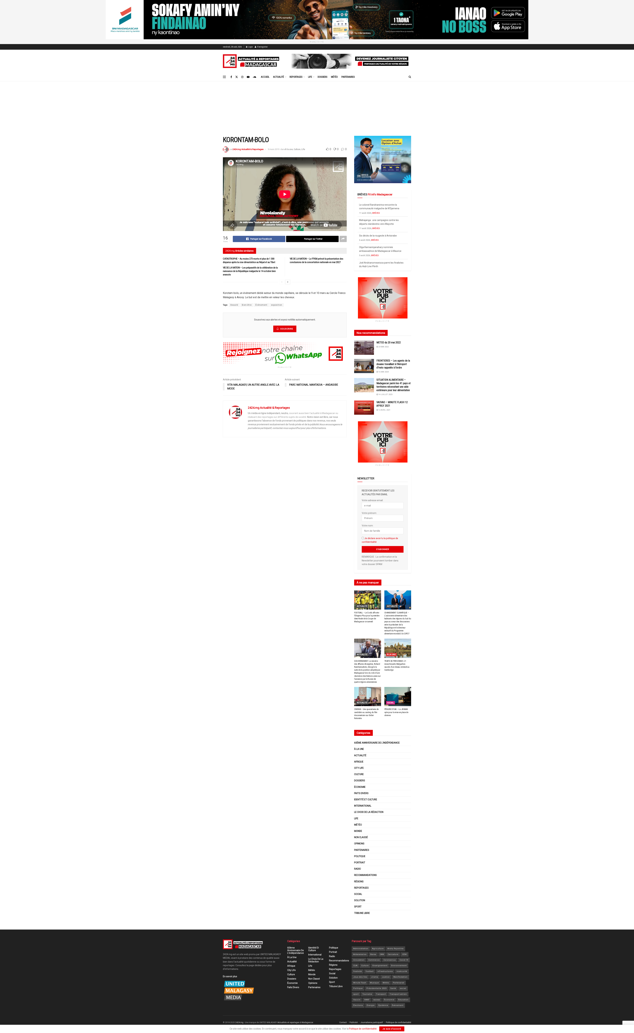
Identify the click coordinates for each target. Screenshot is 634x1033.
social (403, 988)
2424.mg (239, 1022)
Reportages (296, 76)
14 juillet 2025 (385, 394)
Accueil (265, 76)
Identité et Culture (365, 799)
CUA (355, 966)
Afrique (358, 761)
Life (310, 76)
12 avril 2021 (384, 410)
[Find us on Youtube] (248, 77)
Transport (381, 994)
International (362, 805)
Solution (359, 900)
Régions (359, 881)
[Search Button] (410, 77)
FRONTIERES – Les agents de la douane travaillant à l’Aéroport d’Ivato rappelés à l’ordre (393, 364)
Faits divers (361, 793)
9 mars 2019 (273, 149)
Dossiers (322, 76)
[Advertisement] (317, 106)
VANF (367, 1000)
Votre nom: (367, 525)
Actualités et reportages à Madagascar (295, 1022)
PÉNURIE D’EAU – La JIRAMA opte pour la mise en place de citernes (396, 712)
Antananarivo (360, 954)
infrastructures (385, 971)
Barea (373, 954)
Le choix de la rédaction (368, 812)
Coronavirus (390, 960)
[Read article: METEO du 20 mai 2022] (364, 348)
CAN (382, 954)
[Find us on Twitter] (236, 77)
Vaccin (356, 1000)
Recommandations (365, 875)
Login (250, 47)
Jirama (374, 977)
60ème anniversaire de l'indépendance (377, 742)
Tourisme (367, 994)
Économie (360, 787)
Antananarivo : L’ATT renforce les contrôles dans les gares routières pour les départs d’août (381, 255)
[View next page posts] (287, 282)
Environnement (399, 966)
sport (356, 994)
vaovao (376, 1000)
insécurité (402, 971)
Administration (360, 949)
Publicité (354, 1022)
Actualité (278, 76)
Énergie (371, 1005)
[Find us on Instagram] (242, 77)
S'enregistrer (262, 47)
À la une (289, 149)
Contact (343, 1022)
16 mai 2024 (383, 372)
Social (390, 703)
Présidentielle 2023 (377, 988)
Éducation (403, 1000)
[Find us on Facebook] (231, 77)
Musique (374, 983)
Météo (334, 76)
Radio (357, 868)
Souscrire (286, 329)
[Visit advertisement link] (317, 19)
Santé (393, 988)
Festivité (357, 971)
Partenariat (398, 983)
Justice (386, 977)
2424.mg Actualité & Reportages (248, 149)
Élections (358, 1005)
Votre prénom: (369, 513)
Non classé (361, 837)
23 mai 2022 (383, 347)
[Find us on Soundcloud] (254, 77)
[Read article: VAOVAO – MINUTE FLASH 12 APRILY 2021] (364, 407)
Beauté (234, 305)
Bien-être (247, 305)
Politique (359, 856)
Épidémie (383, 1005)
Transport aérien (398, 994)
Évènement (261, 305)
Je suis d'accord (392, 1029)
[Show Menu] (224, 77)
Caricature (393, 954)
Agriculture (378, 949)
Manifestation (400, 977)
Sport (358, 906)
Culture (297, 149)
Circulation (359, 960)
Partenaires (348, 76)
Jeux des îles (360, 977)
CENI (404, 954)
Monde (358, 831)
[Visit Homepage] (252, 61)
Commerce (374, 960)
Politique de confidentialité (398, 1022)
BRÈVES (375, 213)
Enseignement (379, 966)
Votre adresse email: (372, 500)
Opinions (359, 843)
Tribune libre (362, 913)
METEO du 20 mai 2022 (388, 342)
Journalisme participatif (371, 1022)
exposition (276, 305)
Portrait (359, 862)
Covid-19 (404, 960)
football (370, 971)
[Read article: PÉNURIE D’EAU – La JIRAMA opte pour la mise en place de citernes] (397, 696)
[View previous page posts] (281, 282)
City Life (359, 768)
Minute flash (359, 983)
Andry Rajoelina (395, 949)
